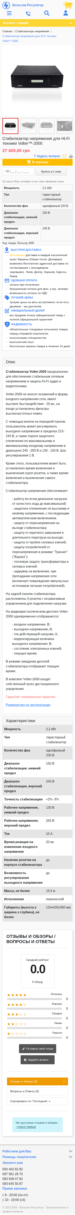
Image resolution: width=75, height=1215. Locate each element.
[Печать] (71, 156)
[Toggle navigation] (9, 13)
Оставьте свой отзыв (39, 1048)
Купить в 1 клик (51, 171)
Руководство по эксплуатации (28, 705)
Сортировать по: (21, 1101)
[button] (67, 80)
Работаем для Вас (16, 1151)
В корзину (37, 162)
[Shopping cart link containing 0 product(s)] (68, 5)
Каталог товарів (16, 23)
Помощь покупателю (19, 1157)
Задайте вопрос (38, 1059)
